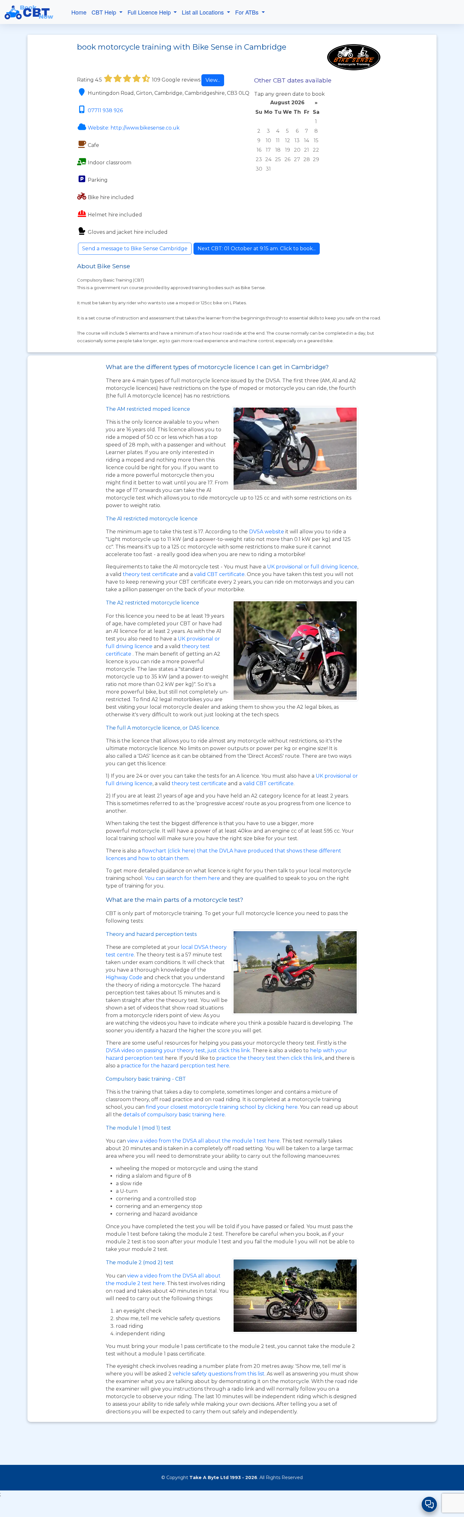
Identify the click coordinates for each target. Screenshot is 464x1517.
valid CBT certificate (219, 574)
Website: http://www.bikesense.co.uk (134, 128)
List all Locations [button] (203, 12)
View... (212, 80)
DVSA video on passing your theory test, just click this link (178, 1050)
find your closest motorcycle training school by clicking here (222, 1107)
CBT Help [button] (105, 12)
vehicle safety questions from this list (219, 1374)
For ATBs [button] (247, 12)
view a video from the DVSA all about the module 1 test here (203, 1141)
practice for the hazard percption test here (175, 1066)
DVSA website (267, 532)
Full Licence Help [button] (150, 12)
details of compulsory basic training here (174, 1115)
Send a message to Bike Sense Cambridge (134, 249)
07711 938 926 (105, 110)
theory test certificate (151, 574)
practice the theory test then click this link (269, 1058)
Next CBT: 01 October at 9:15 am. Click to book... (257, 249)
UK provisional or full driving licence (312, 567)
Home (78, 12)
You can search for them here (183, 878)
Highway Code (124, 977)
